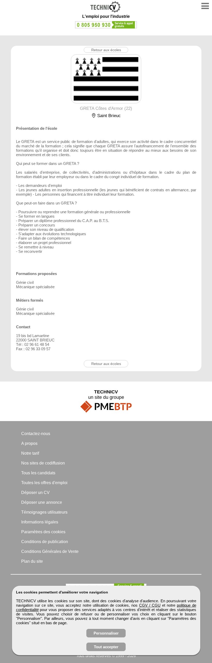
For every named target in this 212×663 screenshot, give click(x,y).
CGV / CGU (150, 605)
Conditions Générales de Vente (50, 551)
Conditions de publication (44, 541)
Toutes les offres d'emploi (44, 483)
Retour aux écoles (106, 50)
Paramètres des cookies (43, 532)
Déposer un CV (35, 492)
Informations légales (39, 522)
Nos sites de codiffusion (43, 463)
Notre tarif (30, 453)
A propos (29, 443)
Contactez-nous (35, 433)
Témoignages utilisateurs (44, 512)
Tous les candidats (38, 473)
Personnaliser (106, 633)
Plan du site (32, 561)
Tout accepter (106, 647)
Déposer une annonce (41, 502)
